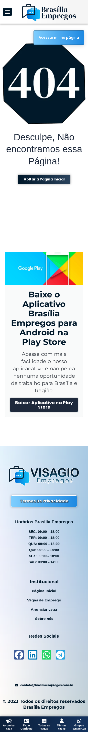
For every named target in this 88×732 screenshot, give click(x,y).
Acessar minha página (59, 37)
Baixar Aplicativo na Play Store (44, 405)
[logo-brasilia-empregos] (49, 12)
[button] (7, 12)
